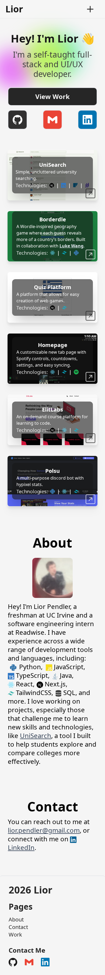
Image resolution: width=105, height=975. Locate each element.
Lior (14, 9)
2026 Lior (30, 890)
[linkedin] (87, 119)
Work (15, 934)
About (16, 919)
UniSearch (35, 735)
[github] (17, 119)
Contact (18, 927)
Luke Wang (71, 246)
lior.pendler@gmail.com (44, 830)
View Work (52, 96)
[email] (29, 962)
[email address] (52, 119)
